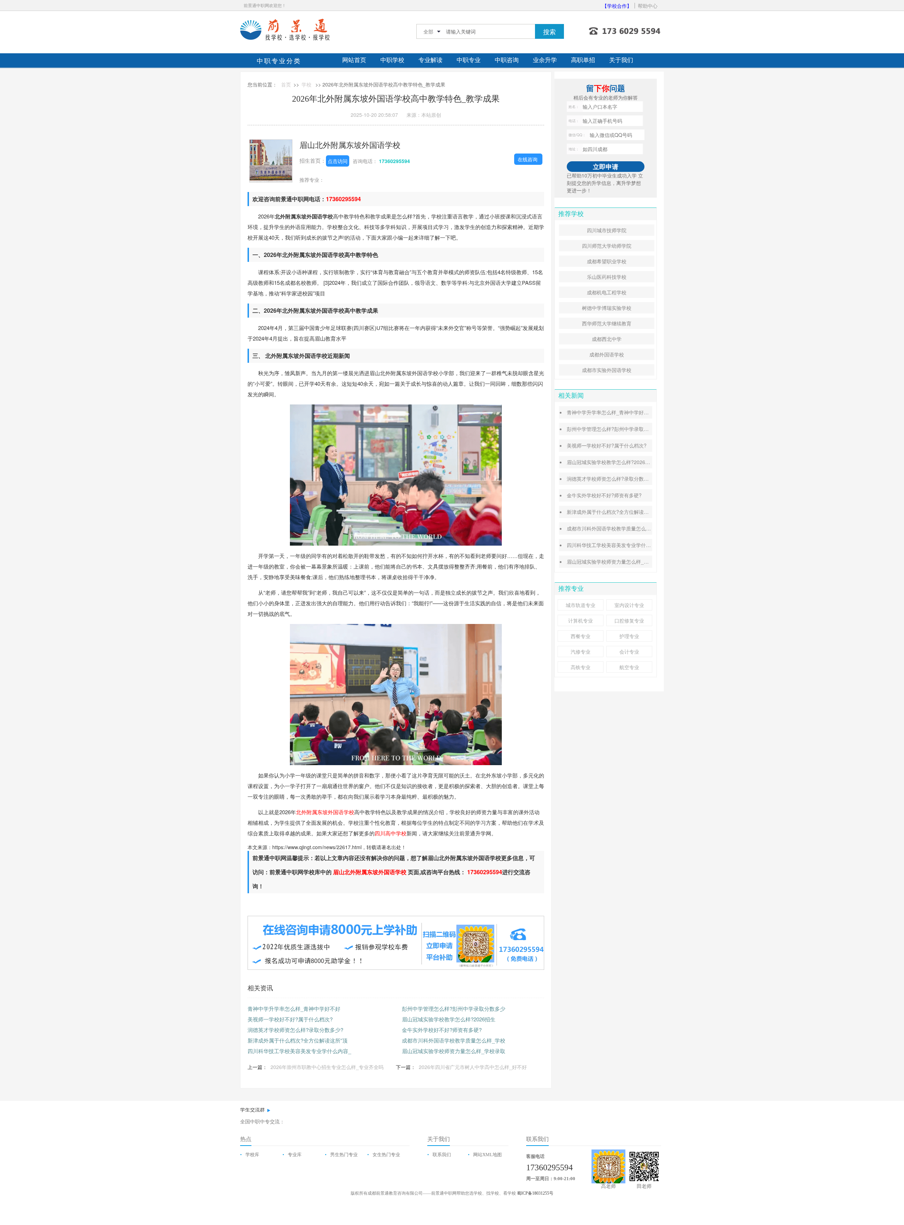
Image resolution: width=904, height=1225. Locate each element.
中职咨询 (507, 60)
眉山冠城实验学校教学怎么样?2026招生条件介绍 (621, 462)
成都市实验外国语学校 (606, 369)
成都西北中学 (607, 338)
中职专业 (469, 60)
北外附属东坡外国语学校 (325, 812)
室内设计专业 (629, 604)
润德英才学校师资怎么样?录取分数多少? (295, 1029)
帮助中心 (648, 5)
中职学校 (392, 60)
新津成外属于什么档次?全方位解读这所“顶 (297, 1040)
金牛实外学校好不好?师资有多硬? (442, 1029)
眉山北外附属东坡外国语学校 (349, 144)
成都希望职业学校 (606, 261)
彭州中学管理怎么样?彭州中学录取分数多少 (453, 1008)
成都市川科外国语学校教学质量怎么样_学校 (453, 1040)
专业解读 (430, 60)
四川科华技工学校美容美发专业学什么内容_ (299, 1051)
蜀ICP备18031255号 (535, 1193)
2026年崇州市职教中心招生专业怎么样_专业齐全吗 (326, 1066)
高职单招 (583, 60)
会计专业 (629, 651)
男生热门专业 (344, 1154)
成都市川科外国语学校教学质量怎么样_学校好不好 (622, 528)
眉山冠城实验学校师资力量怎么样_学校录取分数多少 (625, 561)
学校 (306, 84)
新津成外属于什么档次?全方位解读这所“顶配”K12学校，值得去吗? (640, 511)
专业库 (295, 1154)
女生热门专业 (386, 1154)
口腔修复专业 (629, 620)
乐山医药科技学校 (606, 276)
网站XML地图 (487, 1154)
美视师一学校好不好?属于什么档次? (290, 1019)
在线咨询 (527, 159)
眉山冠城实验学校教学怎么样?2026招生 (448, 1019)
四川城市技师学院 (606, 230)
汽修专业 (580, 651)
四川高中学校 (390, 833)
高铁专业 (580, 667)
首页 (286, 84)
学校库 (252, 1154)
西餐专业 (580, 635)
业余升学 (545, 60)
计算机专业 (580, 620)
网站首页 (354, 60)
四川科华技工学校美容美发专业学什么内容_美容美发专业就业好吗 (640, 544)
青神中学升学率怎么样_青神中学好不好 (294, 1008)
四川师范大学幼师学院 (606, 245)
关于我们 (621, 60)
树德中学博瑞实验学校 (606, 307)
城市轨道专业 (580, 604)
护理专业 (629, 635)
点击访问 (337, 160)
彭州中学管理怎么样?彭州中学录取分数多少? (616, 428)
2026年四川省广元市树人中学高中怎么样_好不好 (473, 1066)
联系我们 (442, 1154)
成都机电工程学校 (606, 292)
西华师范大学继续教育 (606, 323)
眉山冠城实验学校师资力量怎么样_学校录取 (453, 1051)
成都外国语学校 (606, 354)
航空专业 (629, 667)
